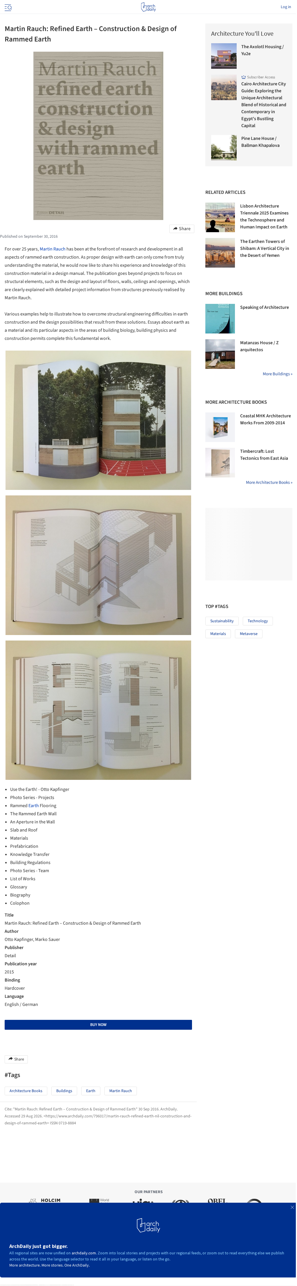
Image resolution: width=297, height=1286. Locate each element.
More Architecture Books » (269, 482)
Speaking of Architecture (264, 307)
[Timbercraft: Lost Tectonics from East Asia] (220, 462)
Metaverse (249, 634)
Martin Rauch (53, 249)
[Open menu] (7, 7)
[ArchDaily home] (148, 7)
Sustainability (222, 621)
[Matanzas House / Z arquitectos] (220, 354)
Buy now (98, 1025)
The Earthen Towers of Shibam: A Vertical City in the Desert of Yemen (264, 248)
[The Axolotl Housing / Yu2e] (224, 56)
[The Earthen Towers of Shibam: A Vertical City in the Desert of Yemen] (220, 253)
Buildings (64, 1091)
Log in (286, 7)
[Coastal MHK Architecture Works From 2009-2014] (220, 427)
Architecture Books (26, 1091)
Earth (33, 805)
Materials (218, 634)
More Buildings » (277, 374)
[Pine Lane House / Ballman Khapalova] (224, 147)
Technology (258, 621)
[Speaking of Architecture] (220, 318)
